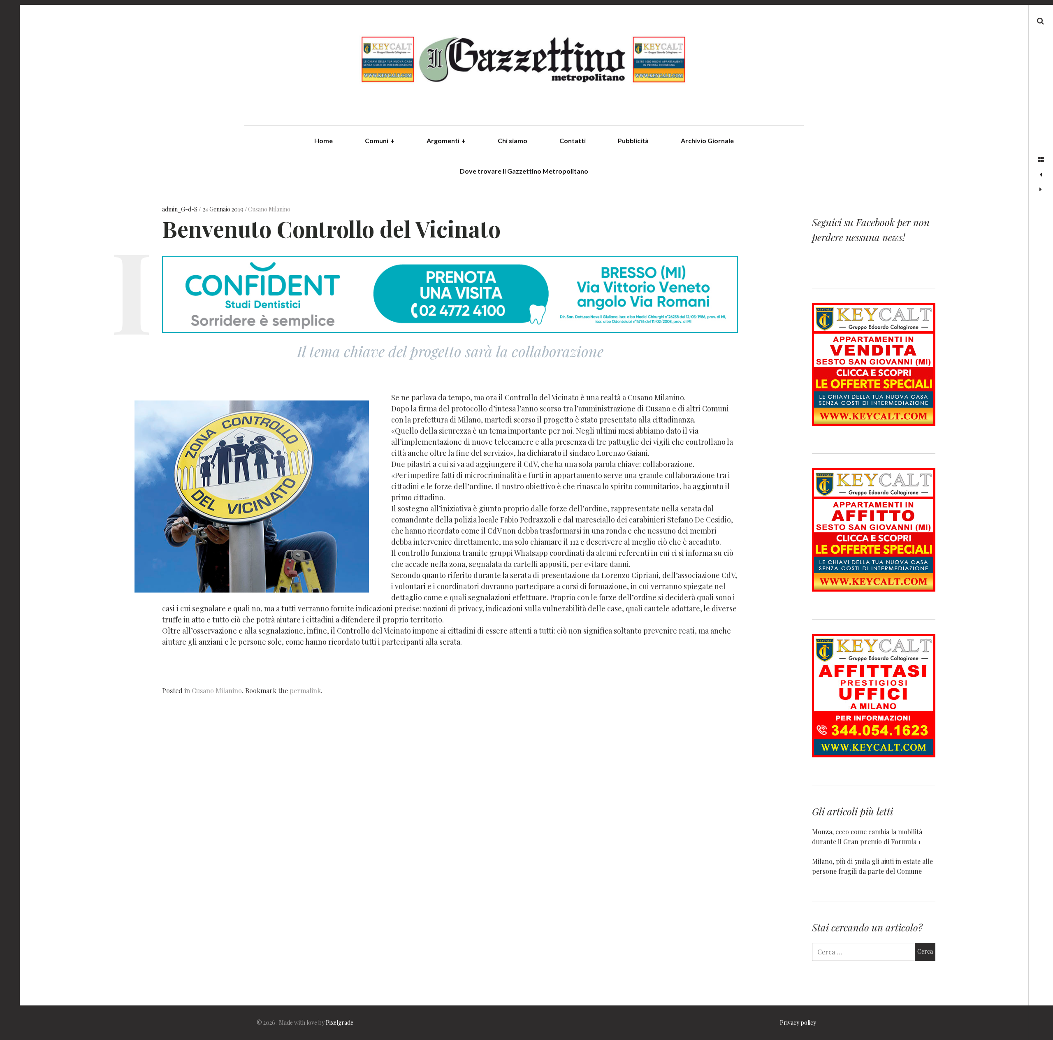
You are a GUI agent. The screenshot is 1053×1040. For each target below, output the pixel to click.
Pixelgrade (339, 1022)
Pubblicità (633, 140)
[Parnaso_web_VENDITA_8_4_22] (873, 423)
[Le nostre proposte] (1040, 174)
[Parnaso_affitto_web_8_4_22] (873, 589)
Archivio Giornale (707, 140)
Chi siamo (512, 140)
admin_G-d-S (180, 210)
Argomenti (446, 140)
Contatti (572, 140)
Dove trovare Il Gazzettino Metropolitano (524, 171)
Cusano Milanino (269, 210)
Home (323, 140)
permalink (305, 690)
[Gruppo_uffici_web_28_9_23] (873, 754)
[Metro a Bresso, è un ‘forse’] (1040, 189)
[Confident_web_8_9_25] (450, 330)
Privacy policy (798, 1022)
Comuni (379, 140)
